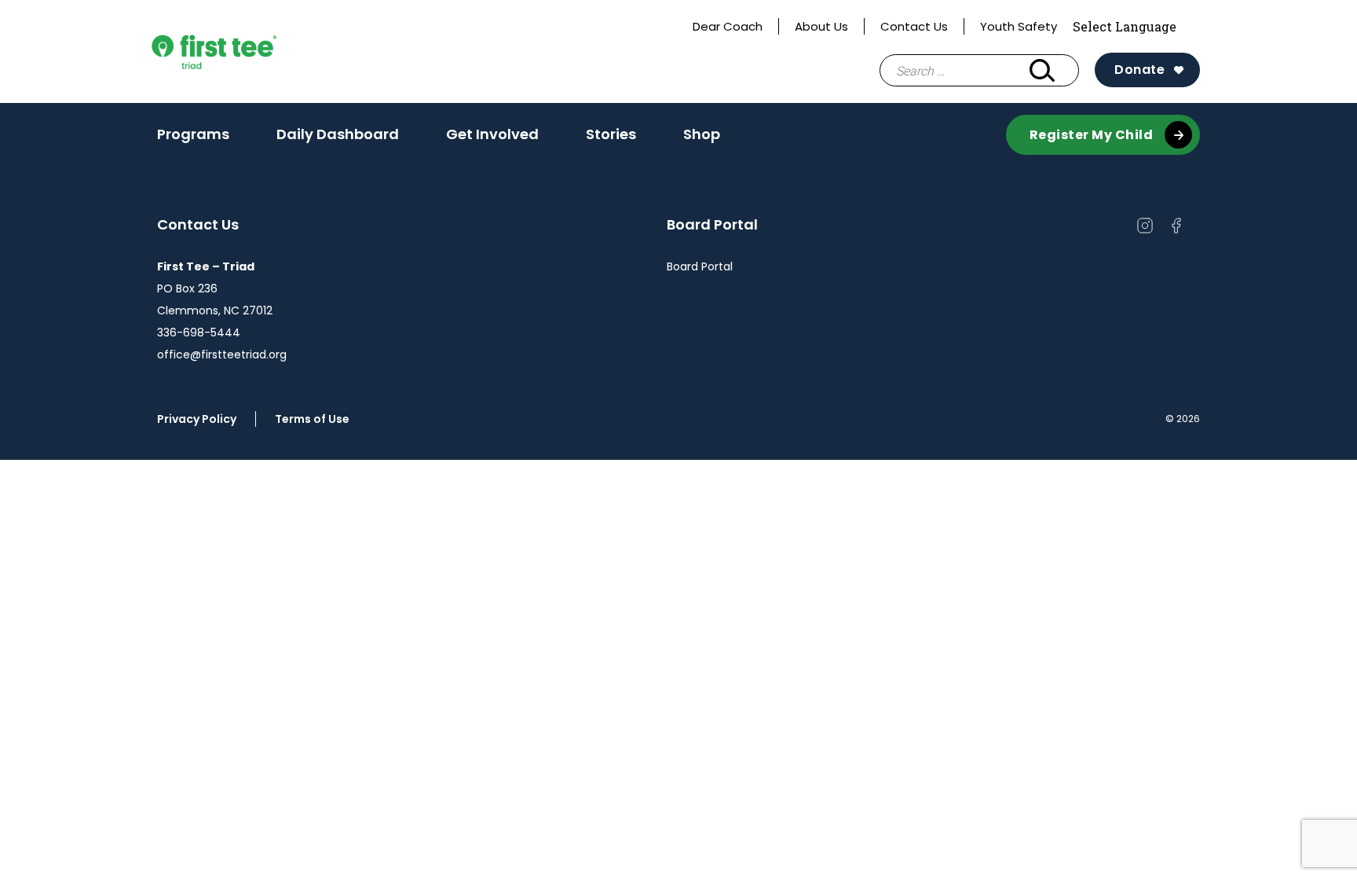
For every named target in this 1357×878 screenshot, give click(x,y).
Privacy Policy (196, 419)
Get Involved (492, 139)
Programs (193, 139)
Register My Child (1092, 135)
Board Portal (700, 266)
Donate (1139, 70)
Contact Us (914, 26)
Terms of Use (318, 419)
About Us (821, 26)
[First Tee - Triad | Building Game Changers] (244, 52)
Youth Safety (1018, 26)
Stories (611, 134)
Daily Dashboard (337, 134)
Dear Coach (728, 26)
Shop (701, 134)
